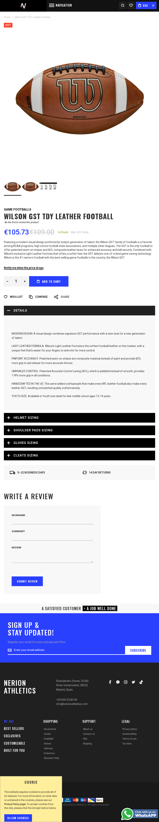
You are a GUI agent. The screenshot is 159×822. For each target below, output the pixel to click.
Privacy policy (129, 729)
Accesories (50, 729)
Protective (49, 753)
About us (87, 729)
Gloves (47, 743)
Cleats (47, 734)
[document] (31, 801)
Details (20, 310)
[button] (31, 187)
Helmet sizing (26, 418)
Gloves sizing (26, 443)
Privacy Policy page (15, 804)
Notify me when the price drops (24, 267)
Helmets (48, 748)
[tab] (79, 310)
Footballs (49, 738)
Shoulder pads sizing (33, 430)
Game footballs (17, 209)
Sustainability (129, 734)
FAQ (85, 738)
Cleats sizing (26, 455)
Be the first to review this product (22, 222)
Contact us (89, 734)
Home (7, 17)
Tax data (126, 743)
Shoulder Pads (51, 758)
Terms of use (129, 738)
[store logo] (23, 6)
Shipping (87, 743)
